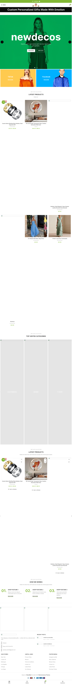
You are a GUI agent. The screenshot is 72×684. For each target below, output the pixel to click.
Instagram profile (53, 657)
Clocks (36, 126)
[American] (12, 267)
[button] (2, 42)
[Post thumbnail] (39, 639)
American (12, 321)
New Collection (52, 659)
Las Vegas (3, 669)
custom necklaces (47, 643)
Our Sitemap (28, 669)
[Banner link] (18, 78)
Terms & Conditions (29, 661)
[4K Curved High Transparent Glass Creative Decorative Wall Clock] (36, 111)
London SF (3, 659)
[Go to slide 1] (34, 67)
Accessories (59, 209)
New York (3, 657)
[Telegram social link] (39, 1)
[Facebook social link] (32, 1)
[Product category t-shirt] (60, 391)
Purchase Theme (53, 669)
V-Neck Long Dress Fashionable (59, 238)
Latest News (28, 666)
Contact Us (27, 664)
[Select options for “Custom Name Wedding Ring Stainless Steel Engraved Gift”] (21, 462)
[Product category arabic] (36, 391)
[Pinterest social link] (36, 1)
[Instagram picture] (12, 619)
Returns (27, 659)
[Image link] (9, 634)
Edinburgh (3, 661)
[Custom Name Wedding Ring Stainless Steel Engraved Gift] (12, 111)
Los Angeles (4, 664)
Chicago (3, 666)
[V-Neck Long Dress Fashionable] (60, 226)
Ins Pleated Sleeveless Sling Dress (36, 238)
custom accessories (48, 637)
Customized (12, 126)
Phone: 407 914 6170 (8, 646)
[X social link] (34, 1)
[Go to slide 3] (37, 67)
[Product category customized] (12, 391)
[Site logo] (36, 4)
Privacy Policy (28, 657)
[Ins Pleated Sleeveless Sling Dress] (36, 226)
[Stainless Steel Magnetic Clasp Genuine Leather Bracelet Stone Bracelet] (60, 152)
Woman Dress (52, 661)
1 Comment (52, 639)
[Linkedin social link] (38, 1)
